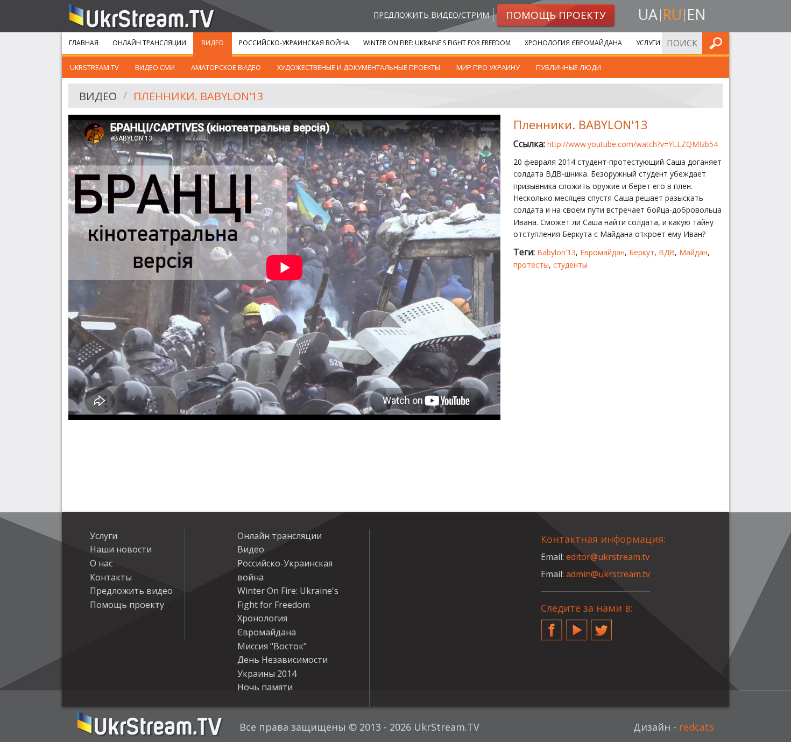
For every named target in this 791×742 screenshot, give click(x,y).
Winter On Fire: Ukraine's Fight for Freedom (437, 42)
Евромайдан (602, 252)
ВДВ (667, 252)
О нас (101, 563)
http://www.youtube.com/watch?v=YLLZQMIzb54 (632, 144)
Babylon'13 (556, 252)
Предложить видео (131, 591)
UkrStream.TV (94, 67)
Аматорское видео (226, 67)
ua (648, 14)
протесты (531, 265)
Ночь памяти (265, 687)
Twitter (601, 626)
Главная (83, 42)
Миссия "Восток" (272, 646)
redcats (696, 726)
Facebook (551, 626)
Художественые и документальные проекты (358, 67)
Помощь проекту (127, 605)
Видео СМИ (155, 67)
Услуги (648, 42)
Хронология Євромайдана (573, 42)
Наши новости (121, 549)
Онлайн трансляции (149, 42)
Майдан (693, 252)
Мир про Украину (488, 67)
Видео (212, 42)
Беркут (641, 252)
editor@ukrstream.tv (607, 557)
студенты (570, 265)
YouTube (577, 626)
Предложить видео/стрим (431, 14)
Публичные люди (568, 67)
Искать (718, 43)
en (696, 14)
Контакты (111, 577)
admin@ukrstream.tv (608, 574)
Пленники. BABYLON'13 (198, 96)
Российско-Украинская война (294, 42)
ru (672, 14)
